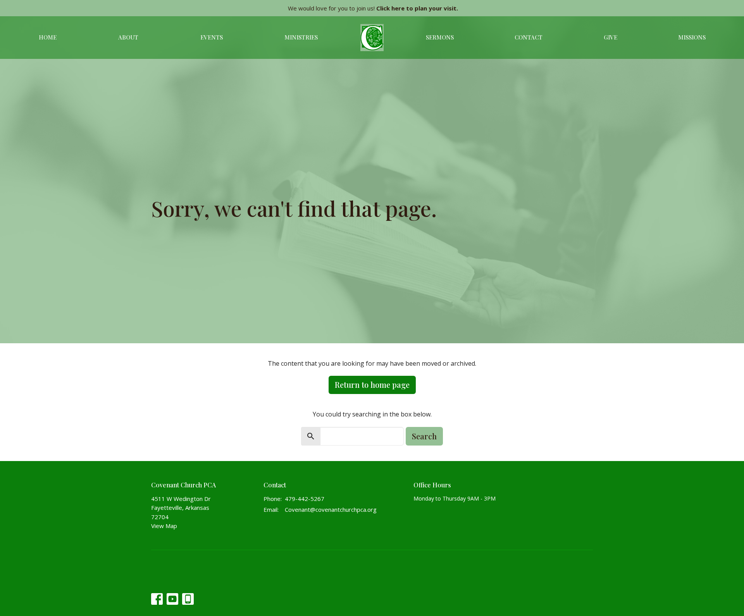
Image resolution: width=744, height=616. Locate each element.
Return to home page (372, 384)
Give (610, 37)
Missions (692, 37)
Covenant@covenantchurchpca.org (331, 509)
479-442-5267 (304, 498)
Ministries (301, 37)
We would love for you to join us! (373, 8)
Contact (528, 37)
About (128, 37)
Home (48, 37)
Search (424, 436)
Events (211, 37)
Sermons (440, 37)
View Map (164, 526)
